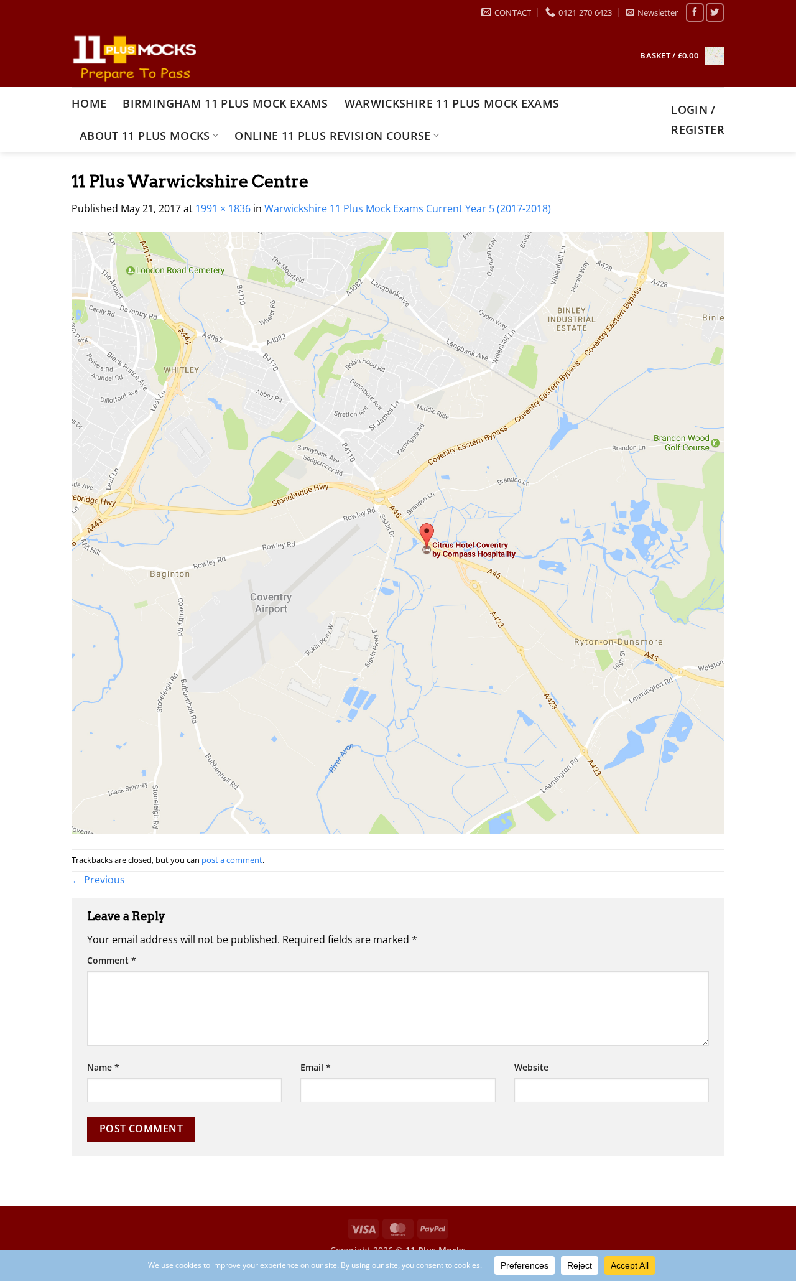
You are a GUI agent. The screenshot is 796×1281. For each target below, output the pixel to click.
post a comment (231, 859)
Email (315, 1067)
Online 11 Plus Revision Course (332, 135)
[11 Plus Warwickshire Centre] (398, 532)
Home (89, 103)
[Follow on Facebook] (695, 12)
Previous (98, 880)
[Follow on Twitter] (715, 12)
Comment (111, 960)
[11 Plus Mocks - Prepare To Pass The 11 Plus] (134, 56)
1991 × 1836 (223, 208)
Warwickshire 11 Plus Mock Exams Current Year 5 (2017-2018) (407, 208)
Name (103, 1067)
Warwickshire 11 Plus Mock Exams (452, 103)
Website (531, 1067)
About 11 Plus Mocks (145, 135)
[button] (652, 12)
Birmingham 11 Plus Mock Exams (225, 103)
